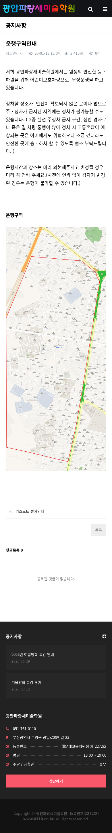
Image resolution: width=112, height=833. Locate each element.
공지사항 (14, 636)
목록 (98, 530)
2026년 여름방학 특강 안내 (32, 654)
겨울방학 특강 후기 (26, 682)
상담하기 (56, 781)
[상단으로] (99, 820)
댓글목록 (14, 550)
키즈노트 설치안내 (30, 511)
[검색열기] (90, 8)
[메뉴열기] (105, 8)
